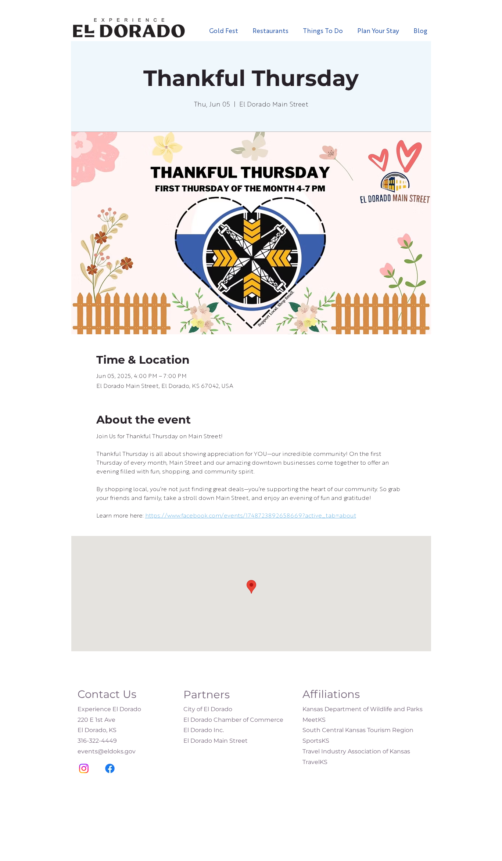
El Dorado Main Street (215, 740)
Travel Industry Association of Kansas (356, 751)
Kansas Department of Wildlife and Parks (362, 709)
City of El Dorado (207, 709)
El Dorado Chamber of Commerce (233, 719)
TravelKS (314, 762)
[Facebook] (110, 768)
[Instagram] (84, 768)
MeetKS (314, 719)
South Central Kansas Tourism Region (357, 730)
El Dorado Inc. (203, 730)
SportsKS (315, 740)
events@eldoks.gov (107, 751)
